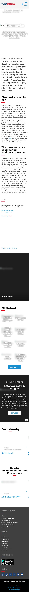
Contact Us (4, 527)
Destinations (5, 537)
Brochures (4, 545)
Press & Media (5, 520)
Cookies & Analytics (14, 587)
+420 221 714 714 (6, 212)
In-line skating (7, 12)
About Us (4, 516)
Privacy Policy (14, 586)
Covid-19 (4, 550)
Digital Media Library (7, 524)
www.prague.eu (6, 215)
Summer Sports (18, 10)
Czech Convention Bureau (9, 522)
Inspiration (4, 541)
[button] (22, 4)
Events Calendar (6, 547)
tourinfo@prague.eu (7, 210)
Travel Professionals (7, 518)
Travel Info (4, 543)
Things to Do (8, 10)
